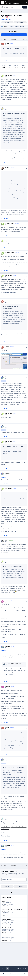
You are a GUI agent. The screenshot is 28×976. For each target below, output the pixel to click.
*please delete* (6, 919)
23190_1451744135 (9, 223)
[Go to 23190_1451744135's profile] (2, 224)
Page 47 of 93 (13, 39)
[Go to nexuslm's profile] (2, 44)
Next (23, 39)
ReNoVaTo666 (8, 75)
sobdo (6, 818)
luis (6, 108)
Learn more (3, 2)
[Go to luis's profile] (2, 108)
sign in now (8, 875)
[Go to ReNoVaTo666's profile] (2, 76)
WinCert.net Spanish (18, 26)
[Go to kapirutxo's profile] (2, 601)
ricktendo (6, 26)
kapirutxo (7, 600)
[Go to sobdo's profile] (2, 818)
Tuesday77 (4, 920)
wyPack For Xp (6, 901)
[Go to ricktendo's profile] (2, 26)
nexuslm (7, 43)
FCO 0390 (7, 167)
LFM (3, 912)
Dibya (3, 905)
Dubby (3, 902)
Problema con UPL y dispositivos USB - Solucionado (12, 910)
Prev (5, 39)
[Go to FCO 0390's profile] (2, 168)
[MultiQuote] (2, 60)
